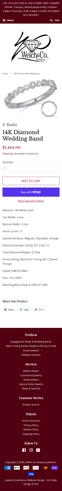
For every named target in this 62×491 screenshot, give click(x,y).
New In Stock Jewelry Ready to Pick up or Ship (31, 345)
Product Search (31, 404)
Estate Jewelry (31, 350)
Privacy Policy (31, 425)
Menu (10, 20)
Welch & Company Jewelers (41, 462)
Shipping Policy (31, 434)
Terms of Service (31, 420)
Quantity (7, 162)
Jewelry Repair (31, 370)
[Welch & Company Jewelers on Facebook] (24, 450)
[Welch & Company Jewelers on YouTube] (38, 450)
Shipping (7, 153)
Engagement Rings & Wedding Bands (31, 341)
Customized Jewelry (31, 375)
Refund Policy (31, 429)
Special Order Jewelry (31, 384)
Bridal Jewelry (31, 379)
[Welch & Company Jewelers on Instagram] (31, 450)
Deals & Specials (31, 388)
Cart (57, 20)
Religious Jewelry (31, 354)
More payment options (31, 200)
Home (5, 73)
